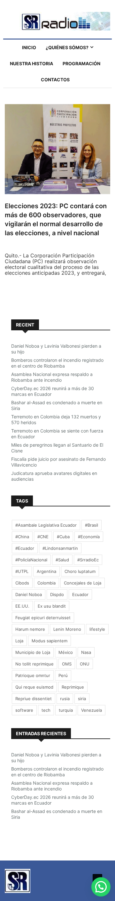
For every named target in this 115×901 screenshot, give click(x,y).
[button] (101, 887)
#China (22, 536)
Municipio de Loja (32, 652)
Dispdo (57, 594)
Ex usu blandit (52, 606)
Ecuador (80, 594)
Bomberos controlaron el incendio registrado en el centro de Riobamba (57, 363)
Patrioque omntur (32, 675)
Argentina (46, 571)
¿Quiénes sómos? (67, 47)
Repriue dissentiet (33, 698)
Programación (81, 63)
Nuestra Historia (31, 63)
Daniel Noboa (28, 594)
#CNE (43, 536)
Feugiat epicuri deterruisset (43, 617)
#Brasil (91, 525)
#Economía (89, 536)
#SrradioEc (88, 559)
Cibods (22, 582)
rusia (65, 698)
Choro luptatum (80, 571)
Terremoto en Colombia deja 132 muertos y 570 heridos (56, 419)
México (65, 652)
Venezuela (91, 710)
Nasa (86, 652)
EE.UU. (22, 606)
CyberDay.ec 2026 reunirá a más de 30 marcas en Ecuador (52, 391)
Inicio (29, 47)
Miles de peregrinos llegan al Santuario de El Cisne (57, 447)
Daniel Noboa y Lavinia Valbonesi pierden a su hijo (56, 348)
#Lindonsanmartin (60, 548)
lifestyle (97, 629)
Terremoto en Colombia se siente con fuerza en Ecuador (57, 433)
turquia (66, 710)
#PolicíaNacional (31, 559)
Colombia (46, 582)
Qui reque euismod (34, 687)
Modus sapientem (49, 640)
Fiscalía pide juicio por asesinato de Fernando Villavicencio (58, 462)
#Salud (62, 559)
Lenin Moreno (67, 629)
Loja (19, 640)
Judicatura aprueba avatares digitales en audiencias (54, 476)
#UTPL (21, 571)
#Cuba (63, 536)
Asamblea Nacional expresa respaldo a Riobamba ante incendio (52, 377)
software (24, 710)
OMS (67, 663)
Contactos (55, 79)
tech (46, 710)
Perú (63, 675)
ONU (84, 663)
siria (82, 698)
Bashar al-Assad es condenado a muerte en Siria (56, 405)
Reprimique (73, 687)
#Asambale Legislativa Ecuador (46, 525)
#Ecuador (24, 548)
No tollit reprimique (34, 663)
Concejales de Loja (82, 582)
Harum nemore (30, 629)
